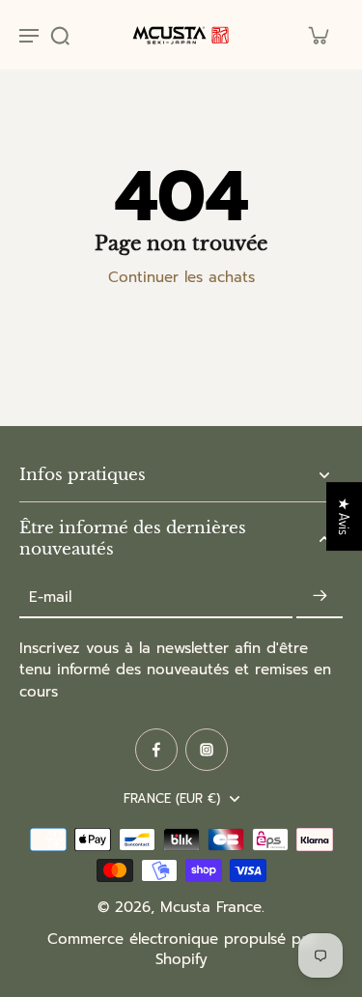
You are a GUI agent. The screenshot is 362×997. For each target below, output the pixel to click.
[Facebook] (156, 749)
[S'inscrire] (319, 597)
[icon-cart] (317, 34)
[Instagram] (206, 749)
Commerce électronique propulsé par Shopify (181, 949)
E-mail (50, 596)
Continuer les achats (181, 277)
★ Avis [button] (344, 516)
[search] (60, 34)
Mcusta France (211, 907)
